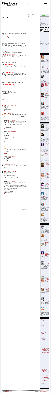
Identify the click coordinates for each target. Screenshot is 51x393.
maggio (43, 337)
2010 (42, 383)
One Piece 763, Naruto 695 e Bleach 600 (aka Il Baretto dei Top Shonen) (47, 114)
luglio (43, 334)
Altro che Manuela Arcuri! (45, 378)
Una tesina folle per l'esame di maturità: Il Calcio (47, 263)
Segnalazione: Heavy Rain (45, 341)
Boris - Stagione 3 (44, 369)
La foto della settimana (45, 370)
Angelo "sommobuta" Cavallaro (44, 391)
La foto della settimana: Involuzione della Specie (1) (45, 363)
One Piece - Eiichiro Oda (45, 348)
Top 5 (3, 99)
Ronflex (5, 113)
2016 (42, 321)
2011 (42, 327)
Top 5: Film (5, 17)
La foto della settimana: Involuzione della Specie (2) (45, 350)
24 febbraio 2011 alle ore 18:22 (11, 131)
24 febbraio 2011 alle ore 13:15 (11, 120)
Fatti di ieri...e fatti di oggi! (45, 371)
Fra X (7, 148)
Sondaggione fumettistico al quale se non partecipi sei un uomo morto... (47, 67)
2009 (42, 384)
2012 (42, 326)
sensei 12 (5, 105)
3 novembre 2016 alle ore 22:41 (12, 148)
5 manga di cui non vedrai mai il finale (47, 299)
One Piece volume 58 (45, 377)
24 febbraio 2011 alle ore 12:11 (11, 105)
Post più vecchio (23, 209)
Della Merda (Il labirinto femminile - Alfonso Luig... (45, 366)
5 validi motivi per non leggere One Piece (47, 57)
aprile (43, 338)
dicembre (43, 328)
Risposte (6, 146)
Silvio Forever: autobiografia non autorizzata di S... (44, 344)
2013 (42, 325)
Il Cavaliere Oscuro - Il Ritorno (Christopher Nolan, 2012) (46, 135)
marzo (43, 339)
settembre (43, 332)
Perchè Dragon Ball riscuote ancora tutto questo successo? (47, 85)
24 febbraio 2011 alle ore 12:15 (11, 113)
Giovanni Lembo (6, 164)
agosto (43, 333)
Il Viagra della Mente (9, 3)
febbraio (43, 340)
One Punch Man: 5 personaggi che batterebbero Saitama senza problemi (47, 145)
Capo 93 (5, 171)
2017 (42, 320)
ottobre (43, 331)
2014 (42, 324)
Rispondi (5, 110)
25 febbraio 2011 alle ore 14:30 (13, 164)
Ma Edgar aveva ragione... (45, 352)
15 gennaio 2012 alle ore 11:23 (11, 181)
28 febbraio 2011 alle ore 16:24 (11, 171)
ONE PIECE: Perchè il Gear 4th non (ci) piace (47, 183)
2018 (42, 319)
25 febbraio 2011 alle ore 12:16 (11, 156)
